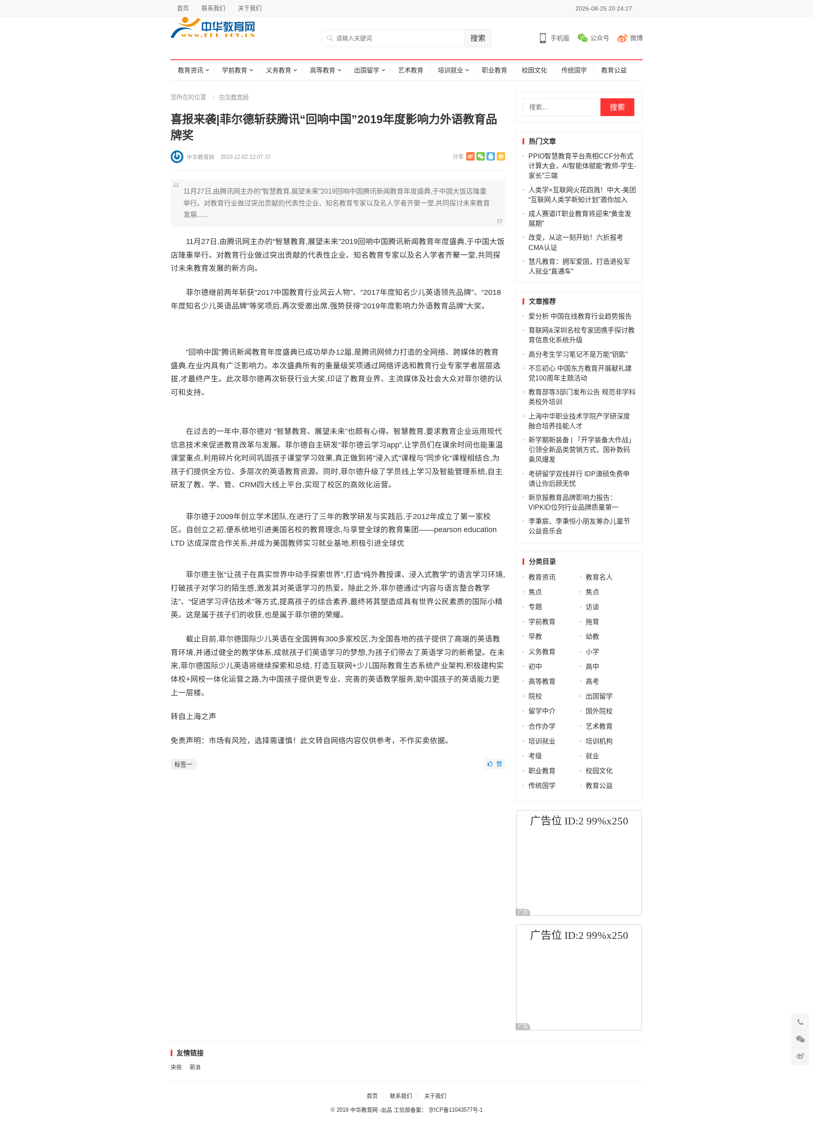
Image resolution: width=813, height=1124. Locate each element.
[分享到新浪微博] (470, 156)
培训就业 (450, 70)
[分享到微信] (480, 156)
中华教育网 (234, 97)
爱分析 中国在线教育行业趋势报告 (580, 316)
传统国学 (574, 70)
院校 (535, 696)
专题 (535, 607)
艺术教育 (410, 70)
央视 (176, 1067)
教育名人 (599, 577)
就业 (592, 756)
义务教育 (278, 70)
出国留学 (366, 70)
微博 (636, 38)
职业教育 (494, 70)
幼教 (592, 636)
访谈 (592, 607)
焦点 (535, 592)
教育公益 (614, 70)
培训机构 (599, 741)
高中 (592, 666)
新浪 (195, 1067)
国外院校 (599, 711)
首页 (183, 8)
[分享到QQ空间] (501, 156)
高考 (592, 681)
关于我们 (250, 8)
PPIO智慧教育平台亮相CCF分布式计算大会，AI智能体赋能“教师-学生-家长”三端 (582, 166)
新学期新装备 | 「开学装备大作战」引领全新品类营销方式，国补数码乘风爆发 (581, 449)
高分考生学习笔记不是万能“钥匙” (578, 354)
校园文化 (534, 70)
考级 (535, 756)
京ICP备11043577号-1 (456, 1110)
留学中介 (542, 711)
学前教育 (234, 70)
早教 (535, 636)
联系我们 (213, 8)
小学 (592, 651)
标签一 (183, 764)
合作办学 (542, 726)
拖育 (592, 621)
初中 (535, 666)
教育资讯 (190, 70)
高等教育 (322, 70)
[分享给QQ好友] (491, 156)
